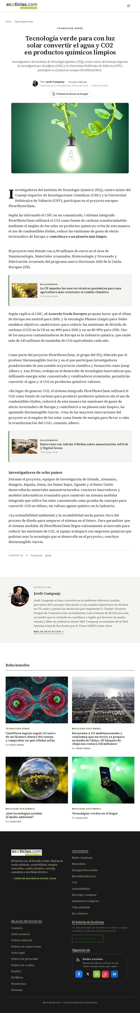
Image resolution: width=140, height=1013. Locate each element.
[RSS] (96, 974)
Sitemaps (17, 990)
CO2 (74, 882)
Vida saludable (81, 907)
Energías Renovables (85, 870)
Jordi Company (55, 81)
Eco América (80, 913)
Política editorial (21, 940)
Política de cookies (22, 965)
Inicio (8, 21)
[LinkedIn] (114, 974)
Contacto (17, 928)
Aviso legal (18, 952)
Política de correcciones (26, 946)
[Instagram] (105, 974)
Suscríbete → (88, 938)
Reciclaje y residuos (84, 895)
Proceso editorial (78, 82)
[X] (87, 974)
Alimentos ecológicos (85, 901)
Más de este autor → (49, 631)
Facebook (36, 555)
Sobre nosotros (20, 934)
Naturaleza (79, 864)
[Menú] (128, 5)
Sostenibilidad (81, 889)
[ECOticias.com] (22, 6)
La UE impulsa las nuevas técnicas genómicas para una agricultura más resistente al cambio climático (80, 290)
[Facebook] (78, 974)
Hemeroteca (18, 984)
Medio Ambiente (82, 857)
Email (48, 555)
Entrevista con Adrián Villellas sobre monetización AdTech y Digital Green (84, 446)
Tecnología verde (24, 21)
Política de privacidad (24, 959)
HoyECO (16, 971)
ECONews (17, 977)
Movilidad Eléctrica (84, 876)
